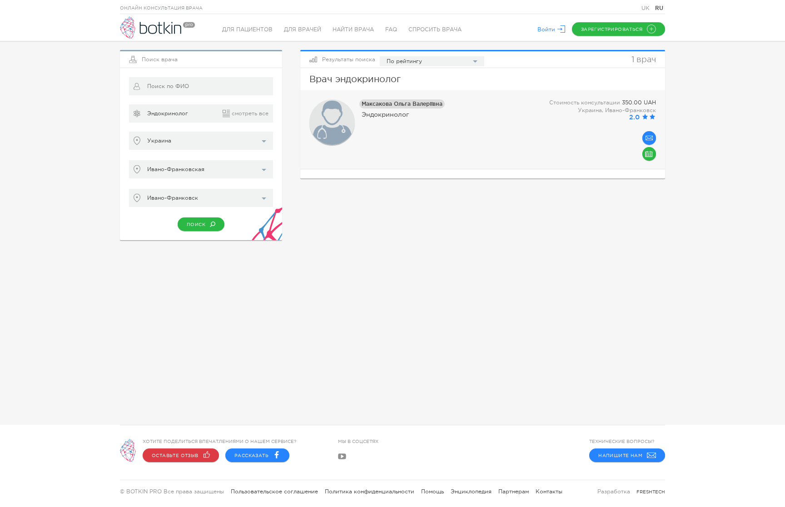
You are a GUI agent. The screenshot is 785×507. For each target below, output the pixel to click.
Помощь (432, 491)
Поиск (196, 224)
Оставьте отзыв (175, 455)
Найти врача (353, 29)
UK (646, 8)
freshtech (650, 491)
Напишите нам (620, 455)
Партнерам (513, 491)
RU (659, 8)
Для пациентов (247, 29)
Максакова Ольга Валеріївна (402, 104)
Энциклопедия (471, 491)
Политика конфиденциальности (369, 491)
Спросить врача (435, 29)
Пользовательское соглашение (274, 491)
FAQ (391, 29)
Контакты (549, 491)
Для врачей (302, 29)
